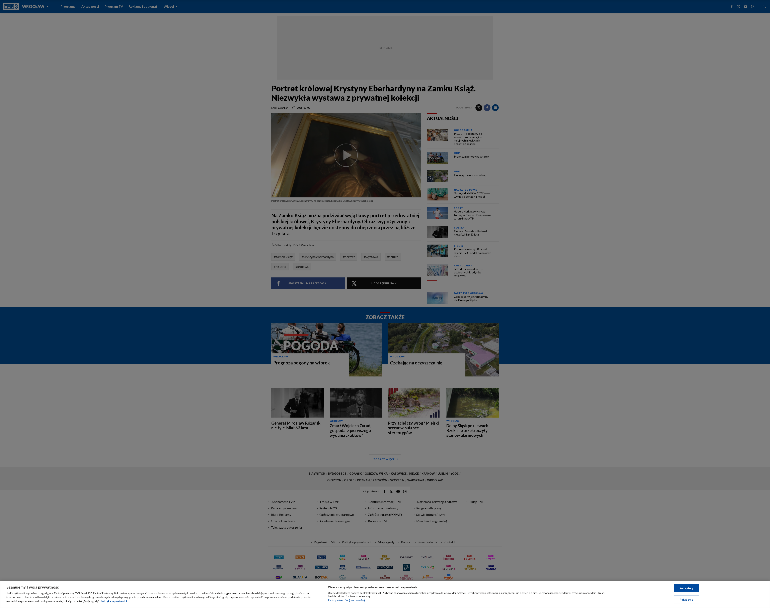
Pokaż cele (686, 599)
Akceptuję (686, 588)
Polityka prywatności (114, 601)
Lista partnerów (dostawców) (346, 600)
